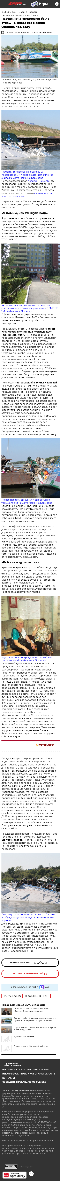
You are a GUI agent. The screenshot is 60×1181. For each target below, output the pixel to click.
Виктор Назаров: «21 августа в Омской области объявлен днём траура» (31, 1010)
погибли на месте (39, 181)
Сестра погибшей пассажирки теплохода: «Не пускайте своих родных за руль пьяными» (35, 1019)
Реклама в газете (38, 1069)
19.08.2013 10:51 (8, 12)
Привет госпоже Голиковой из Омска (31, 1046)
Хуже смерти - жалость (24, 1037)
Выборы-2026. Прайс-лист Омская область (28, 1073)
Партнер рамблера (27, 1167)
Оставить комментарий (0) (30, 973)
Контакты (8, 1078)
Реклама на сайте (13, 1069)
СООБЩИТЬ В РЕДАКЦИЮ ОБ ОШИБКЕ (24, 1082)
